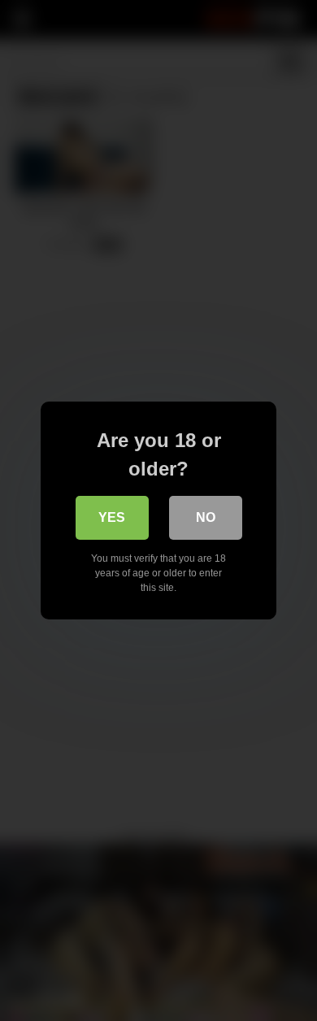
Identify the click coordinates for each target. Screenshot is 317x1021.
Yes (111, 517)
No (205, 517)
